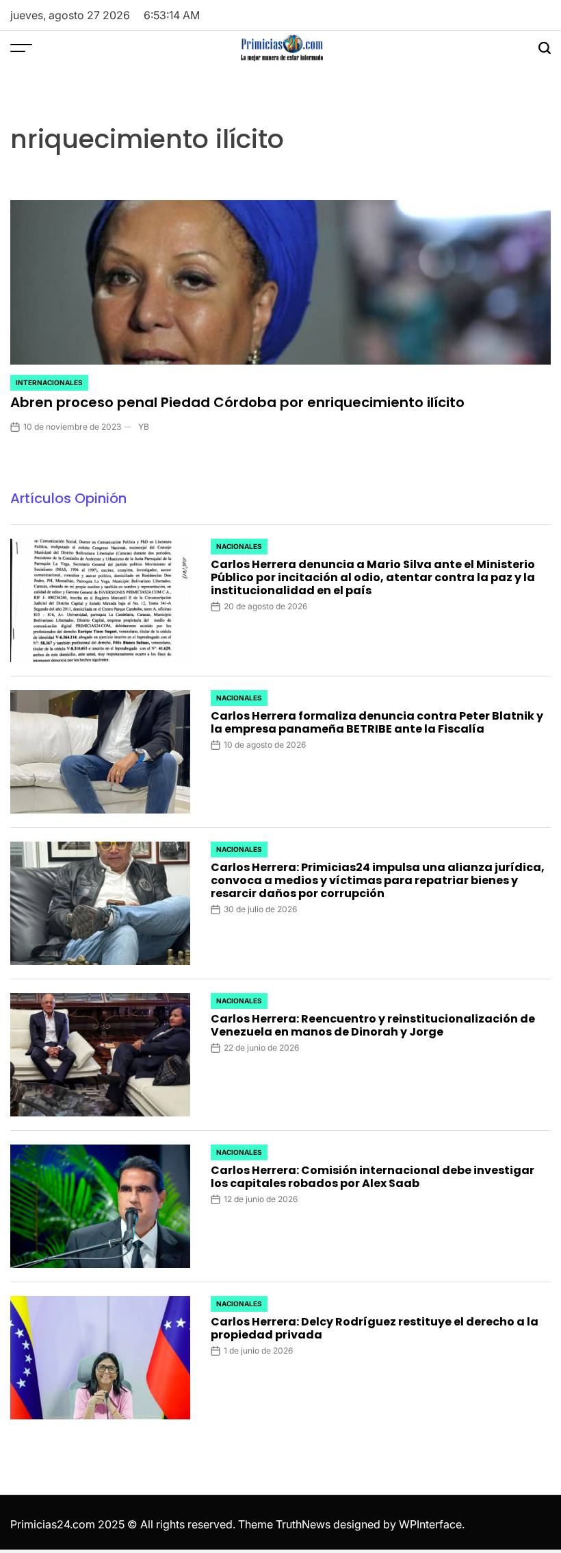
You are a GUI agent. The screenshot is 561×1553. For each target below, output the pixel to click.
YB (143, 426)
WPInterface (430, 1524)
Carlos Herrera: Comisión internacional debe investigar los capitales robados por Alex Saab (372, 1176)
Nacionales (239, 546)
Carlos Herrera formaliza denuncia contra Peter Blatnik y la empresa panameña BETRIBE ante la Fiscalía (377, 722)
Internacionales (49, 382)
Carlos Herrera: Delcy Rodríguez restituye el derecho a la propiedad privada (374, 1328)
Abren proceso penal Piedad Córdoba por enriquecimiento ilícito (237, 402)
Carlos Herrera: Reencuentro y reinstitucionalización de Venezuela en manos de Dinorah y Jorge (373, 1025)
